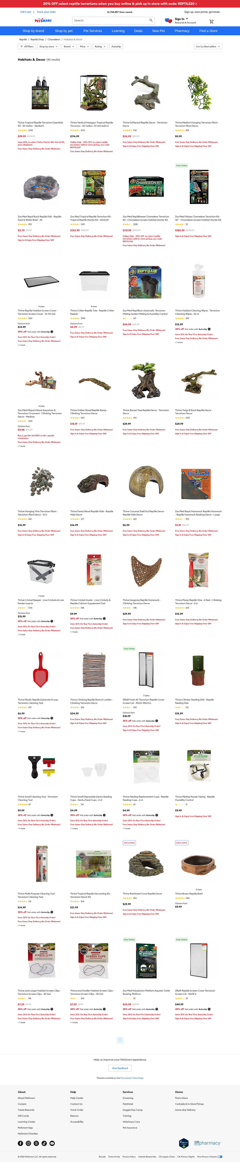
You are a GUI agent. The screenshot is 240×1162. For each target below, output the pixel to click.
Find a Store (181, 1098)
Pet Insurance (130, 1127)
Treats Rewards (26, 1109)
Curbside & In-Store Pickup (189, 1103)
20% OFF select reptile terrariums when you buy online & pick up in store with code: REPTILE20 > (120, 3)
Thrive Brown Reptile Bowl (189, 893)
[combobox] (113, 20)
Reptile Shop (37, 39)
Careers (22, 1103)
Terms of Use (114, 1156)
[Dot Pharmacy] (207, 1143)
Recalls (102, 1156)
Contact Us (76, 1103)
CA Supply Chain (167, 1156)
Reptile (23, 39)
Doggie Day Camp (133, 1109)
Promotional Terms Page (131, 1078)
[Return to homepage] (43, 20)
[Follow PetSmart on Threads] (36, 1143)
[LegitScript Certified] (184, 1143)
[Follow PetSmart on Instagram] (28, 1143)
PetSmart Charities (28, 1133)
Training (127, 1115)
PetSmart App (25, 1127)
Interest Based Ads (147, 1156)
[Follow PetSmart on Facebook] (20, 1143)
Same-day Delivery (185, 1109)
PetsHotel (128, 1103)
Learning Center (26, 1121)
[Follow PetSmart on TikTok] (44, 1143)
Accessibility (76, 1121)
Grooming (128, 1098)
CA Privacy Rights (185, 1156)
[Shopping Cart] (215, 22)
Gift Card (25, 12)
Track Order (76, 1109)
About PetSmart (26, 1098)
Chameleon (54, 39)
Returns (74, 1115)
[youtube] (52, 1143)
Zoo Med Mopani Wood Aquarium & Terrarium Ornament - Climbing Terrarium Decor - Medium (40, 413)
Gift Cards (23, 1115)
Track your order (46, 12)
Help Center (76, 1098)
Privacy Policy (129, 1156)
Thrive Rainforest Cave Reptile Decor (142, 893)
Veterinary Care (131, 1121)
